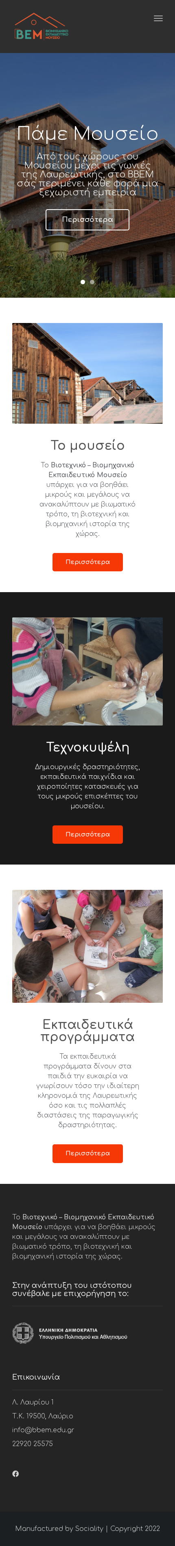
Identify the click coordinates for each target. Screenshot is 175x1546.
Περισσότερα (87, 219)
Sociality (89, 1529)
